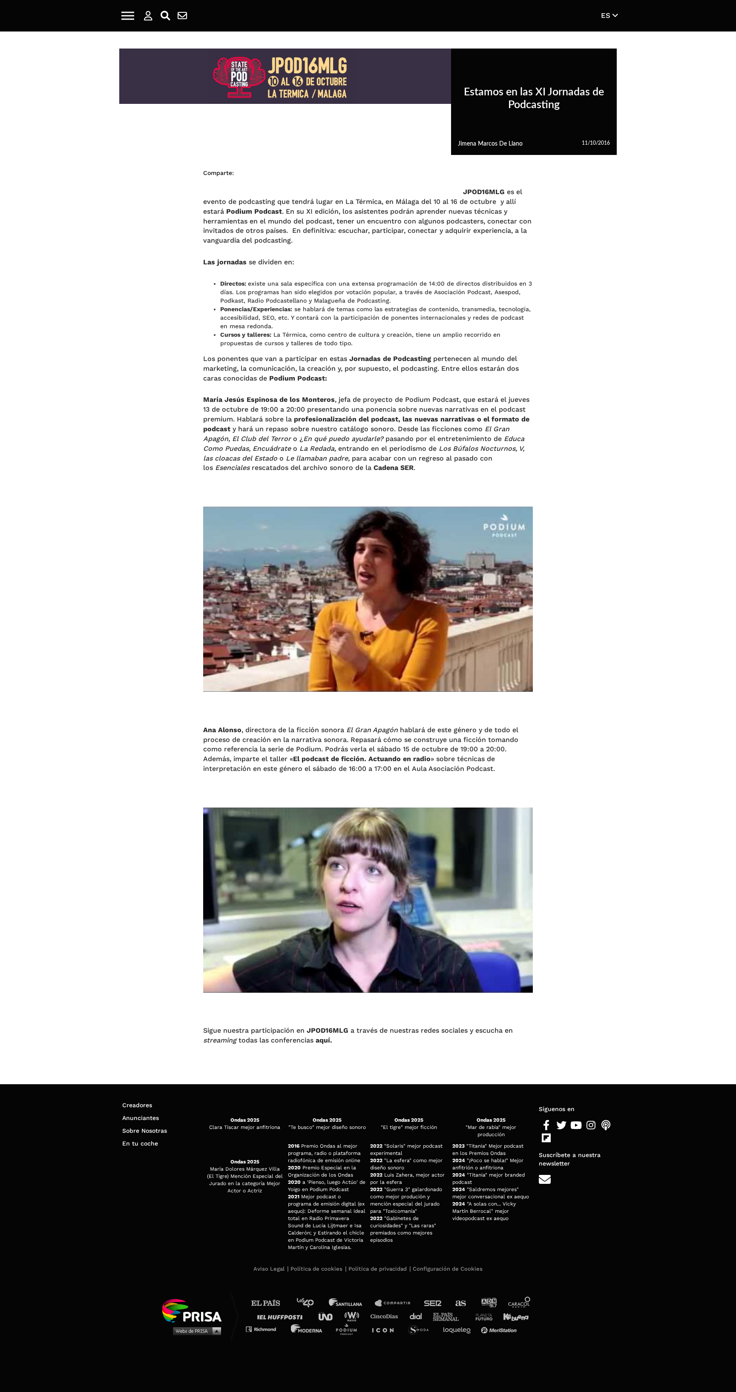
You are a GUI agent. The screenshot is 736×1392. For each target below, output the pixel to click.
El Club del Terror (261, 439)
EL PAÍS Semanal (450, 1316)
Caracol (520, 1303)
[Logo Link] (368, 16)
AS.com (460, 1303)
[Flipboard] (546, 1138)
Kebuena (511, 1316)
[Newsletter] (182, 16)
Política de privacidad (377, 1269)
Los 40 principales (312, 1303)
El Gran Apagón (372, 730)
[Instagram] (591, 1125)
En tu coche (140, 1143)
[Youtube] (576, 1125)
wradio (354, 1316)
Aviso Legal (269, 1269)
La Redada (316, 448)
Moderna (307, 1328)
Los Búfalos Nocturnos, (478, 448)
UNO (329, 1316)
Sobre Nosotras (144, 1130)
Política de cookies (316, 1269)
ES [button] (606, 15)
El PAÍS (270, 1303)
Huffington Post (282, 1316)
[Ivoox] (561, 1138)
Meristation (500, 1328)
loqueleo (459, 1328)
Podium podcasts (349, 1328)
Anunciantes (140, 1117)
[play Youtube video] (367, 599)
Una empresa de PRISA (195, 1310)
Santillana (351, 1303)
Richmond (265, 1328)
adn (488, 1303)
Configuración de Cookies (448, 1269)
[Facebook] (546, 1125)
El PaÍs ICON (386, 1328)
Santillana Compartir (396, 1303)
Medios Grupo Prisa (194, 1331)
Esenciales (232, 468)
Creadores (137, 1105)
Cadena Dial (418, 1316)
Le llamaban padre (317, 458)
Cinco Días (386, 1316)
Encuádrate (272, 448)
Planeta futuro (481, 1316)
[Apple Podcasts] (605, 1125)
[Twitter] (561, 1125)
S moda (421, 1328)
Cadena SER (433, 1303)
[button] (128, 16)
